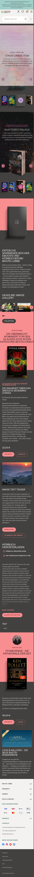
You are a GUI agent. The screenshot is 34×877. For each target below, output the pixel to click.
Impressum (5, 852)
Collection (9, 321)
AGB (3, 863)
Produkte (6, 789)
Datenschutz (5, 856)
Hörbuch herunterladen (16, 551)
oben (5, 628)
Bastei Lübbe (7, 783)
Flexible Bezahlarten (7, 834)
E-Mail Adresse (17, 845)
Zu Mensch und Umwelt (13, 535)
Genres (5, 794)
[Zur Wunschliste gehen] (22, 11)
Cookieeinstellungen (7, 867)
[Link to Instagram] (7, 844)
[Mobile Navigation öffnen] (31, 11)
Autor (20, 722)
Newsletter (9, 529)
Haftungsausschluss (7, 860)
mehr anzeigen (8, 610)
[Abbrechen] (31, 19)
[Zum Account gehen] (18, 11)
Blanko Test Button (12, 615)
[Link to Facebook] (3, 844)
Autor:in (21, 454)
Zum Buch (8, 454)
